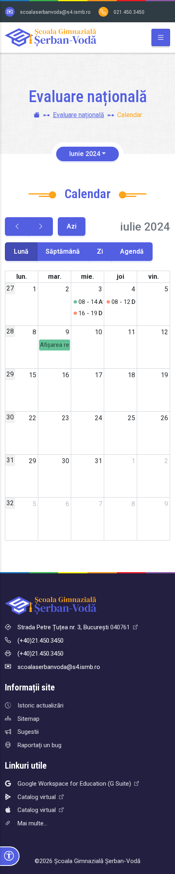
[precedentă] (17, 226)
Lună (21, 251)
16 (65, 375)
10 (98, 332)
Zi (100, 251)
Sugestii (28, 731)
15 (32, 375)
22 (32, 418)
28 (10, 331)
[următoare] (40, 226)
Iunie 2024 (84, 154)
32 (10, 503)
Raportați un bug (39, 745)
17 (98, 375)
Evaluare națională (78, 115)
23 (65, 418)
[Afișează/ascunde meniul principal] (160, 37)
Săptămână (63, 251)
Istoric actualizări (40, 705)
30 (10, 417)
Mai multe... (32, 823)
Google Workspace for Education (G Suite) (74, 783)
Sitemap (28, 718)
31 (10, 460)
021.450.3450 (129, 12)
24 (98, 418)
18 (131, 375)
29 (10, 374)
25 (131, 418)
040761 (120, 627)
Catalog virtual (37, 797)
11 (131, 332)
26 (164, 418)
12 (164, 332)
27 (10, 288)
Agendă (132, 251)
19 (164, 375)
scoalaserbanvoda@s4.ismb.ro (55, 12)
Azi (72, 226)
